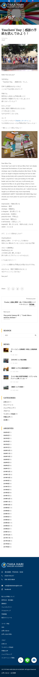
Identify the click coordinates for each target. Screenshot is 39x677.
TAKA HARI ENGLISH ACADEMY (15, 669)
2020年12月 (7, 450)
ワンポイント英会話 (9, 414)
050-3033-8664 (10, 579)
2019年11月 (7, 474)
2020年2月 (7, 465)
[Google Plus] (13, 288)
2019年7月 (7, 486)
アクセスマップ (6, 610)
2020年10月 (7, 456)
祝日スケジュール (7, 617)
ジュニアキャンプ (9, 408)
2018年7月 (7, 513)
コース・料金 (5, 623)
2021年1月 (7, 447)
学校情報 (4, 614)
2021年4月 (7, 441)
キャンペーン (7, 405)
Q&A (3, 627)
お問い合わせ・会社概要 (9, 673)
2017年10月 (7, 541)
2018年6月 (7, 516)
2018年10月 (7, 504)
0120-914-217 (9, 576)
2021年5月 (7, 438)
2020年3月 (7, 462)
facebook (8, 589)
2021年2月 (7, 444)
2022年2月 (7, 435)
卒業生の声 (7, 417)
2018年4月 (7, 522)
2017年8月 (7, 547)
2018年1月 (7, 532)
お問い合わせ (5, 630)
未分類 (5, 420)
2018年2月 (7, 529)
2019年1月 (7, 495)
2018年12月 (7, 498)
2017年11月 (7, 538)
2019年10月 (7, 477)
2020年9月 (7, 459)
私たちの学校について (8, 596)
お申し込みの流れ (7, 634)
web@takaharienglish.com (13, 586)
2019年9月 (7, 480)
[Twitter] (17, 288)
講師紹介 (4, 603)
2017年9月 (7, 544)
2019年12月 (7, 471)
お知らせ (6, 402)
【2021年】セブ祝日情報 (18, 360)
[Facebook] (8, 288)
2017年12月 (7, 535)
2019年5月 (7, 492)
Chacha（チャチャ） (22, 121)
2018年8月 (7, 510)
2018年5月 (7, 519)
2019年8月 (7, 483)
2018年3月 (7, 525)
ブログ (3, 40)
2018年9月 (7, 507)
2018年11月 (7, 501)
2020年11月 (7, 453)
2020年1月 (7, 468)
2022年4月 (7, 432)
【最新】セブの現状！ (17, 387)
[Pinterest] (22, 288)
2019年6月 (7, 489)
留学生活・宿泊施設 (7, 600)
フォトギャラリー (7, 607)
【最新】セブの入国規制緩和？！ (21, 368)
